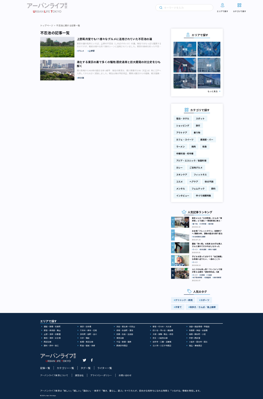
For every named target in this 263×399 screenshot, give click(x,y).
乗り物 (197, 132)
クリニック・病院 (184, 300)
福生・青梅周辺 (195, 345)
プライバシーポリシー (101, 375)
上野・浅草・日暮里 (52, 334)
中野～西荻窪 (194, 338)
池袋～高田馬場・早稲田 (199, 326)
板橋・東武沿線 (86, 341)
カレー (179, 167)
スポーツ (205, 300)
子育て (178, 307)
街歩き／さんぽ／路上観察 (203, 307)
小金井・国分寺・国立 (198, 341)
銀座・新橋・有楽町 (52, 326)
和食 (204, 146)
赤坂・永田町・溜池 (124, 330)
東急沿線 (120, 338)
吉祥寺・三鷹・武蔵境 (162, 341)
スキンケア (181, 174)
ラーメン (180, 146)
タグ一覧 (86, 368)
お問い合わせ (125, 375)
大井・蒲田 (84, 338)
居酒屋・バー (206, 139)
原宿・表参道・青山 (52, 330)
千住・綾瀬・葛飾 (123, 341)
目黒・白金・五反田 (124, 334)
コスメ (179, 181)
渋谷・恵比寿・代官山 (125, 326)
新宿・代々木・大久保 (162, 326)
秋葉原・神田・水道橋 (198, 330)
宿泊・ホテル (182, 118)
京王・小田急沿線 (160, 338)
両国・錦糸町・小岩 (197, 334)
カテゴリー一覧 (65, 368)
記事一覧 (45, 368)
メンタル (180, 188)
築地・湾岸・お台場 (52, 338)
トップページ (46, 25)
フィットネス (200, 174)
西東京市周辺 (122, 345)
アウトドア (181, 132)
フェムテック (198, 188)
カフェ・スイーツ (185, 139)
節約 (213, 188)
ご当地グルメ (195, 167)
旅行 (198, 125)
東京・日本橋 (85, 326)
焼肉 (193, 146)
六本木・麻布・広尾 (88, 330)
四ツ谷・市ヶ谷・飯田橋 (163, 330)
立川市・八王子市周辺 (162, 345)
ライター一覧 (104, 368)
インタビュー (182, 195)
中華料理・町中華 (185, 153)
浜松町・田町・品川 (88, 334)
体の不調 (209, 181)
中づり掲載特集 (203, 195)
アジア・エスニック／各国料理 (191, 160)
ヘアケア (193, 181)
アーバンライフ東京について (54, 375)
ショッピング (182, 125)
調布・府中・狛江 (51, 345)
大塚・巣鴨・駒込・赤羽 (163, 334)
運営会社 (79, 375)
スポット (200, 118)
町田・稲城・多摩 (87, 345)
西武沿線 (47, 341)
